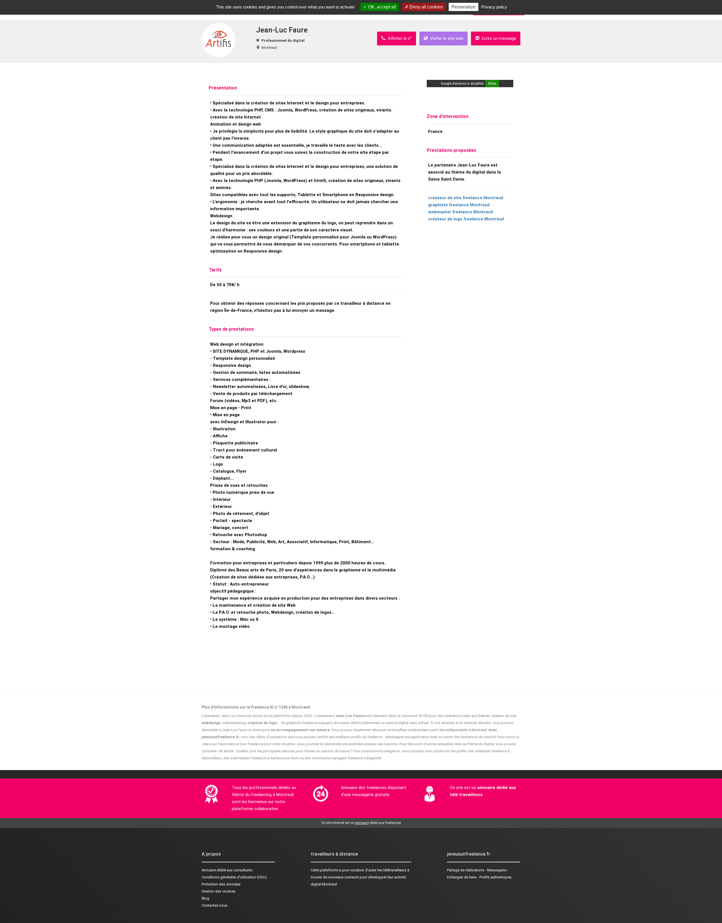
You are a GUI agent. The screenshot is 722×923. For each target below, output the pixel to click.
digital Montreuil (324, 884)
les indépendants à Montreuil (463, 730)
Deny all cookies (425, 7)
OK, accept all (381, 7)
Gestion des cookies (218, 891)
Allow (492, 83)
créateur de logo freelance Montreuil (466, 219)
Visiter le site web (445, 38)
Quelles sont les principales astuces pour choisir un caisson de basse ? (294, 751)
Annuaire (209, 870)
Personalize (464, 7)
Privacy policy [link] (494, 7)
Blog (205, 898)
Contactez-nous (215, 905)
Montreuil (269, 47)
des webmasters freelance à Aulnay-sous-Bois (261, 758)
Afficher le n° (399, 38)
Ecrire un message (497, 38)
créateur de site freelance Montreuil (465, 197)
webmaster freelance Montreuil (460, 211)
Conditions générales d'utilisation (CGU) (234, 877)
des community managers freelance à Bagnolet (343, 758)
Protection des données (221, 884)
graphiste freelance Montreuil (459, 204)
